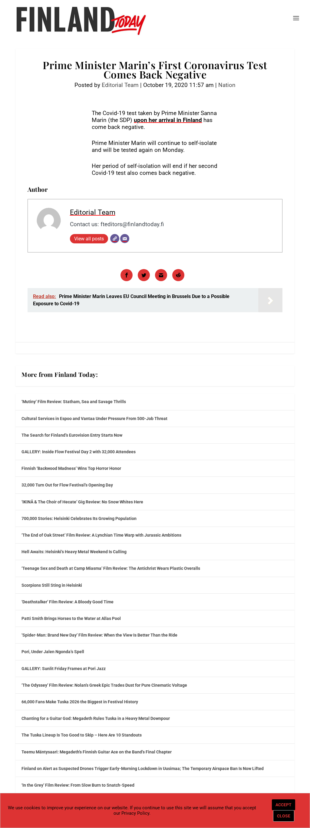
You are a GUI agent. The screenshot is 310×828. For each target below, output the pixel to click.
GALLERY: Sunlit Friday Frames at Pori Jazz (63, 668)
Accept (283, 804)
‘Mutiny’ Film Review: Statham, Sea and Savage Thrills (73, 401)
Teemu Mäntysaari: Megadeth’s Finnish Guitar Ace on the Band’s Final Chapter (96, 751)
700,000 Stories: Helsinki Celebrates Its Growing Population (79, 518)
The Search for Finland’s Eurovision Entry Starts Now (71, 435)
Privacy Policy (135, 813)
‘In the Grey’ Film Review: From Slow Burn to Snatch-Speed (77, 785)
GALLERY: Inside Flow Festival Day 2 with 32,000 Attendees (78, 451)
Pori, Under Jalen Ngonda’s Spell (52, 651)
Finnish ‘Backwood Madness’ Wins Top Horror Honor (71, 468)
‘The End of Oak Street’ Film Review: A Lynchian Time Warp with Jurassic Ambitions (101, 535)
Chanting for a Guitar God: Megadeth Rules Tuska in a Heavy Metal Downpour (95, 718)
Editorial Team (120, 85)
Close (283, 816)
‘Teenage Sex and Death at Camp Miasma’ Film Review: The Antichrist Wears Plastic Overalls (110, 568)
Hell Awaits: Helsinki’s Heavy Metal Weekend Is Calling (74, 551)
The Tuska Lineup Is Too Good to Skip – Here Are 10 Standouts (81, 735)
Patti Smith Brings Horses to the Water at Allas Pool (71, 618)
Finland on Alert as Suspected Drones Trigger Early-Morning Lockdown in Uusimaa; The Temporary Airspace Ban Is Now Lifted (142, 768)
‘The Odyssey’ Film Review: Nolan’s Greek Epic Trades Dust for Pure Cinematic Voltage (104, 685)
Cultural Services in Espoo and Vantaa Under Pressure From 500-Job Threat (94, 418)
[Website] (114, 238)
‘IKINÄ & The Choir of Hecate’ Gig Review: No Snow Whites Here (82, 501)
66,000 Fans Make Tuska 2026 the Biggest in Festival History (79, 701)
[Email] (124, 238)
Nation (227, 85)
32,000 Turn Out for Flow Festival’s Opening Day (67, 485)
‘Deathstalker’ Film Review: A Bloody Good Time (67, 601)
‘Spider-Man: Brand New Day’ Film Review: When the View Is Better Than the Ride (99, 635)
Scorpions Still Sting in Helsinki (51, 585)
